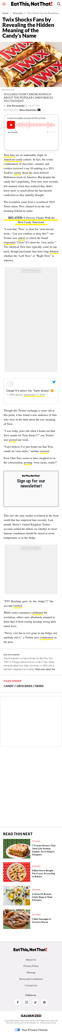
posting (28, 462)
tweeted (44, 451)
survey (17, 172)
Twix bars (9, 155)
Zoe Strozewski (16, 105)
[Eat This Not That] (31, 476)
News (39, 686)
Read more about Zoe (45, 669)
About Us (31, 959)
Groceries (18, 13)
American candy (13, 159)
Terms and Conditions (31, 978)
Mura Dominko (28, 110)
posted (13, 439)
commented (46, 637)
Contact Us (31, 985)
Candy (9, 686)
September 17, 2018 (34, 394)
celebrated (37, 612)
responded (9, 242)
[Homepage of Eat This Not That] (30, 950)
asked (21, 238)
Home (5, 13)
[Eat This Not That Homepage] (31, 4)
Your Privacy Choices (35, 1030)
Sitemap (31, 972)
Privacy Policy (31, 965)
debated (53, 251)
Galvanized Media (27, 1020)
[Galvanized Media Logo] (31, 1015)
